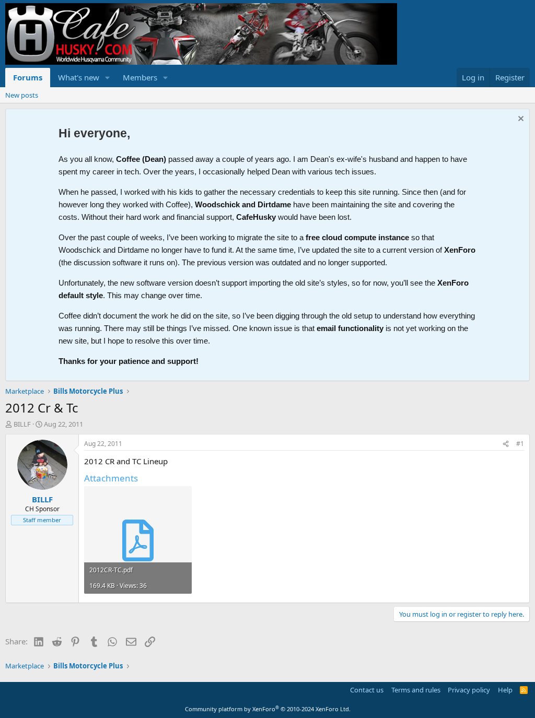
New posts (21, 95)
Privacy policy (469, 690)
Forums (27, 77)
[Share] (506, 444)
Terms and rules (415, 690)
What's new (78, 77)
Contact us (366, 690)
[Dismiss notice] (519, 119)
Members (140, 77)
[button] (107, 77)
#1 (520, 443)
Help (505, 690)
